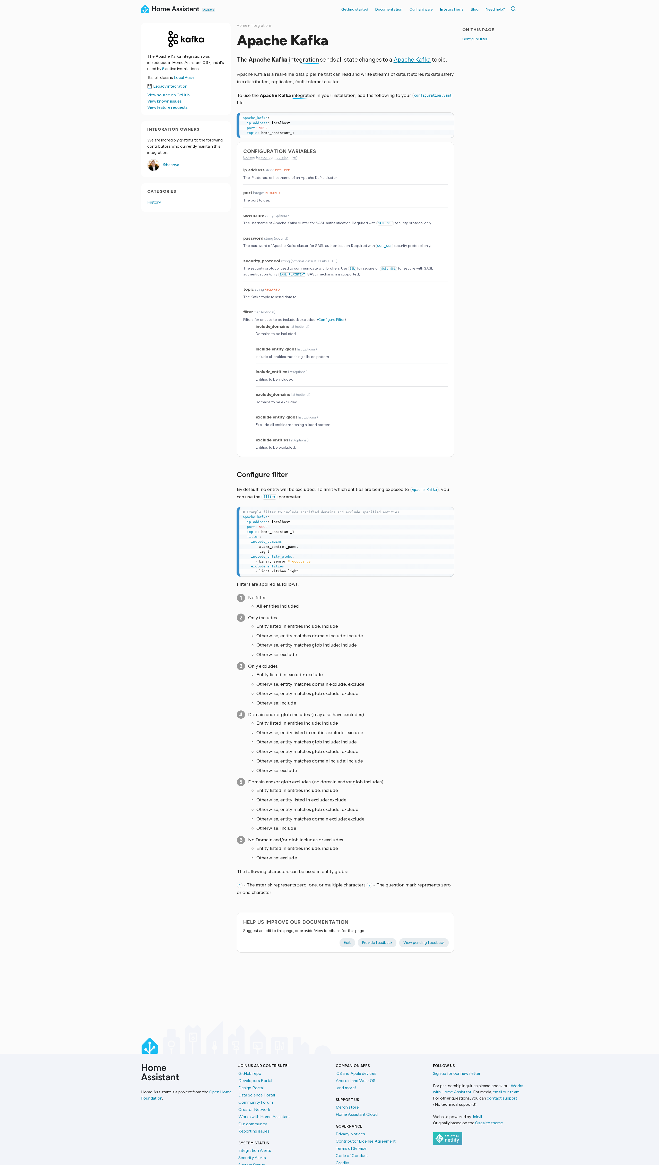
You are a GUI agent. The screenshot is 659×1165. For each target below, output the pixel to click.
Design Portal (251, 1087)
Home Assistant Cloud (357, 1114)
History (154, 202)
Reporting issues (254, 1131)
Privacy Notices (350, 1133)
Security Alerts (252, 1157)
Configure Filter (331, 319)
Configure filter (474, 39)
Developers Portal (255, 1080)
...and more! (346, 1087)
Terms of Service (351, 1148)
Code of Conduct (352, 1155)
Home (242, 25)
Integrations (452, 9)
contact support (502, 1098)
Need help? (495, 9)
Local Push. (184, 77)
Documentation (388, 9)
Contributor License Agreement (366, 1141)
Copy (446, 118)
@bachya (170, 164)
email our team (506, 1091)
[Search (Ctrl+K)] (514, 8)
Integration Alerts (254, 1150)
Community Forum (255, 1102)
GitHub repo (249, 1073)
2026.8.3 (208, 9)
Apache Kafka (412, 59)
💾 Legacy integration (167, 86)
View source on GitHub (168, 94)
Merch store (347, 1107)
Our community (252, 1123)
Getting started (354, 9)
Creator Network (254, 1109)
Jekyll (477, 1116)
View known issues (164, 101)
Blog (475, 9)
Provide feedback (377, 942)
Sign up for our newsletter (457, 1073)
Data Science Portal (256, 1094)
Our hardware (421, 9)
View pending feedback (424, 942)
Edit (347, 942)
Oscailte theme (489, 1122)
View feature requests (167, 107)
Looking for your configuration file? (270, 157)
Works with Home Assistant (264, 1116)
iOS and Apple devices (356, 1073)
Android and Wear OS (356, 1080)
